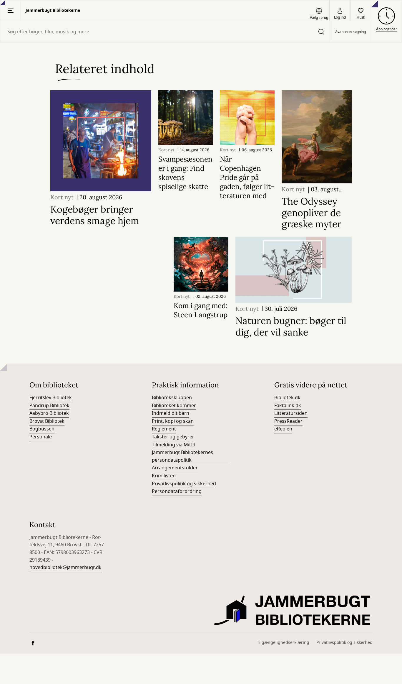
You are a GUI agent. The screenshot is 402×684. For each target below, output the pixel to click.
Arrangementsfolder (175, 467)
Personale (40, 436)
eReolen (283, 429)
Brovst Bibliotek (46, 421)
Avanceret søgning (350, 31)
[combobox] (165, 31)
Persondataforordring (177, 491)
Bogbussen (41, 429)
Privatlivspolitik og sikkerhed (184, 483)
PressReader (288, 421)
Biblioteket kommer (174, 405)
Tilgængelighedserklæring (283, 642)
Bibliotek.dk (287, 397)
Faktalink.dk (287, 405)
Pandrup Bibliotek (49, 405)
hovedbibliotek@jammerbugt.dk (65, 567)
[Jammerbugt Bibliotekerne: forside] (293, 610)
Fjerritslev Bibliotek (50, 397)
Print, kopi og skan (173, 421)
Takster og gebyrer (173, 436)
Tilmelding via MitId (173, 444)
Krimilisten (164, 475)
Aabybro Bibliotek (49, 413)
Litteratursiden (291, 413)
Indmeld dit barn (170, 413)
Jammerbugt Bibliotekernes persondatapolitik (182, 456)
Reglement (164, 429)
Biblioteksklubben (172, 397)
